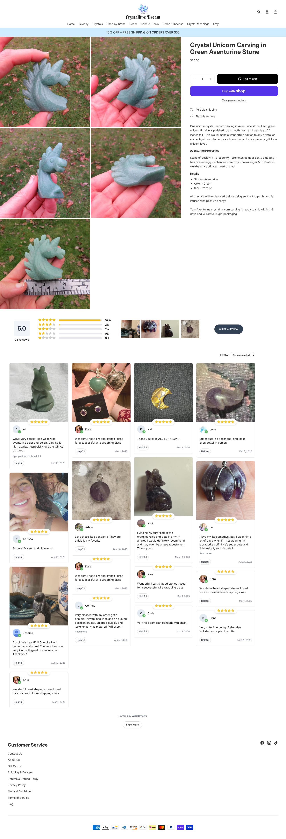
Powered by (132, 715)
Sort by (224, 355)
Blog (10, 804)
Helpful (18, 463)
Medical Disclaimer (20, 791)
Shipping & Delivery (20, 772)
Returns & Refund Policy (23, 778)
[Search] (258, 12)
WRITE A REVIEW (228, 329)
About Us (14, 759)
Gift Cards (14, 766)
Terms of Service (18, 797)
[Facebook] (262, 743)
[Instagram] (269, 743)
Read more (81, 631)
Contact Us (15, 753)
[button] (130, 329)
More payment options (234, 100)
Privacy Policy (17, 785)
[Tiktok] (276, 743)
